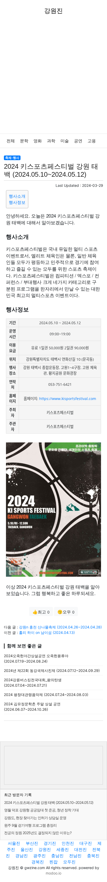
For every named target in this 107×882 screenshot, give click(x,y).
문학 (24, 141)
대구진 (85, 843)
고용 (92, 141)
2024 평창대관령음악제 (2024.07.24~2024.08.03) (46, 694)
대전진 (80, 849)
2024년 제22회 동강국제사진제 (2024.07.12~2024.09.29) (52, 670)
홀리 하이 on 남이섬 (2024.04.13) (47, 632)
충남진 (57, 855)
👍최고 (41, 611)
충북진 (93, 855)
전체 (10, 141)
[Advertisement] (53, 77)
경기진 (50, 843)
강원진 (44, 849)
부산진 (32, 843)
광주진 (39, 855)
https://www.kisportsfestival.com (67, 398)
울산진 (27, 849)
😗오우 (66, 611)
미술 (65, 141)
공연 (78, 141)
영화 (38, 141)
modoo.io (53, 873)
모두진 (69, 861)
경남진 (21, 855)
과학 (51, 141)
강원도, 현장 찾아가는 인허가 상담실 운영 (35, 818)
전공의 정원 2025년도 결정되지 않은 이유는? (37, 833)
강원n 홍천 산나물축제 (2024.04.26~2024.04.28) (60, 627)
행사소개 (17, 196)
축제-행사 (12, 158)
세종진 (62, 849)
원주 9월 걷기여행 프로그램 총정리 (30, 825)
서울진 (14, 843)
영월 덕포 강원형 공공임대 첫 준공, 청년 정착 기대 (41, 810)
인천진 (68, 843)
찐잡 (53, 861)
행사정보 (17, 202)
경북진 (37, 861)
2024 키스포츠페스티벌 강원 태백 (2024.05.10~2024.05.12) (48, 802)
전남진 (75, 855)
